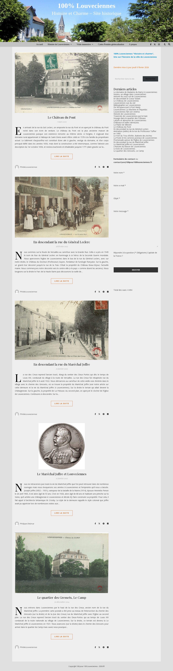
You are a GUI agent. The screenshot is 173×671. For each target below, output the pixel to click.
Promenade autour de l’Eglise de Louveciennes (134, 140)
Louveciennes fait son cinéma (127, 111)
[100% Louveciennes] (86, 21)
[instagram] (159, 44)
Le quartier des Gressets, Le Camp (61, 597)
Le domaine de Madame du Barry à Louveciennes (135, 92)
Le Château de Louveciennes (126, 100)
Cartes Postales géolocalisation (111, 44)
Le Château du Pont (62, 117)
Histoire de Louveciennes (58, 44)
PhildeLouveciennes (28, 167)
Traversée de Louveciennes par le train (130, 116)
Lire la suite (61, 156)
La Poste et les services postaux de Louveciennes (135, 138)
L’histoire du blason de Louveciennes (130, 146)
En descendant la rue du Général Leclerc (61, 242)
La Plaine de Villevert (123, 124)
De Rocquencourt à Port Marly (127, 107)
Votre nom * (119, 172)
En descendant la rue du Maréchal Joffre (62, 364)
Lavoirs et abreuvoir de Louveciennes (130, 120)
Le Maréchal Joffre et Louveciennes (61, 474)
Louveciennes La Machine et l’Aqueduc (130, 109)
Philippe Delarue (27, 523)
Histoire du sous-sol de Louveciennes (130, 96)
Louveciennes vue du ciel (124, 103)
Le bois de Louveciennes (124, 148)
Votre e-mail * (120, 185)
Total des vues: (120, 290)
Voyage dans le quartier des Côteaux (130, 118)
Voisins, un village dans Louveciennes (130, 94)
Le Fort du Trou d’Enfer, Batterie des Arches (133, 135)
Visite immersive (84, 44)
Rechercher (150, 78)
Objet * (117, 198)
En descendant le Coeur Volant (127, 98)
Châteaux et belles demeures (126, 122)
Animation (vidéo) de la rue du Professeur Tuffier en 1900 (135, 132)
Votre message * (121, 211)
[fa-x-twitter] (155, 44)
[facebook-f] (151, 44)
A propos (133, 44)
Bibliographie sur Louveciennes (127, 105)
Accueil (39, 44)
